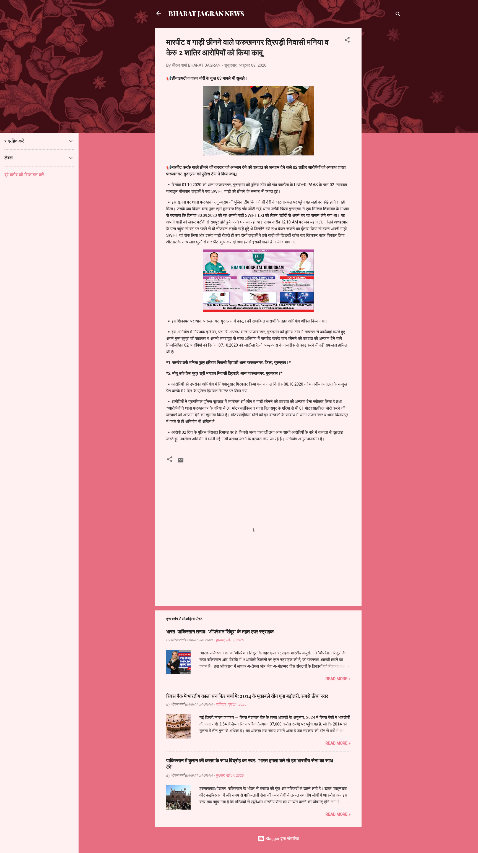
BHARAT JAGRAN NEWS (206, 13)
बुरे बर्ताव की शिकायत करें (24, 174)
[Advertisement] (383, 111)
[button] (347, 41)
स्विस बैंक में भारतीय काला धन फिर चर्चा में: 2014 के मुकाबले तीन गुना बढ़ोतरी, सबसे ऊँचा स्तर (247, 696)
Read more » (338, 678)
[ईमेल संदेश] (180, 462)
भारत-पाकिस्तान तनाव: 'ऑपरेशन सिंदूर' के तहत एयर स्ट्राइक (220, 631)
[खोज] (398, 15)
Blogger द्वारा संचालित (281, 838)
